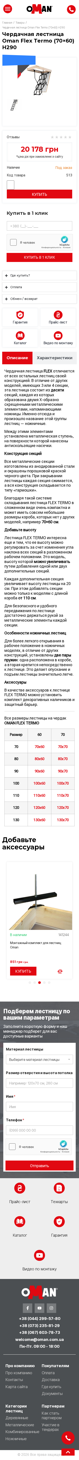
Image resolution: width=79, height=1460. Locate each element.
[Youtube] (39, 1308)
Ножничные (16, 1438)
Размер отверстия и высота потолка (39, 1073)
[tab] (17, 358)
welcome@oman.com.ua (39, 1339)
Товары (20, 22)
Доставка (51, 1379)
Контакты (14, 1379)
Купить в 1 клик (39, 257)
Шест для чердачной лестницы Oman (37, 943)
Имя (10, 1096)
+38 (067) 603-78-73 (39, 1332)
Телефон (15, 1120)
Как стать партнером (51, 1415)
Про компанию (18, 1372)
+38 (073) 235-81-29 (39, 1325)
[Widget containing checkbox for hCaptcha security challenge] (40, 242)
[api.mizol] (39, 78)
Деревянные (16, 1417)
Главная (7, 22)
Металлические (19, 1425)
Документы (52, 1393)
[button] (30, 982)
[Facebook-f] (27, 1308)
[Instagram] (51, 1308)
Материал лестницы (24, 1049)
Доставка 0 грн (19, 51)
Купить (39, 194)
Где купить (51, 1386)
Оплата (48, 1372)
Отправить (39, 1165)
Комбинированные (22, 1431)
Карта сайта (16, 1386)
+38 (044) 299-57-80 (39, 1318)
